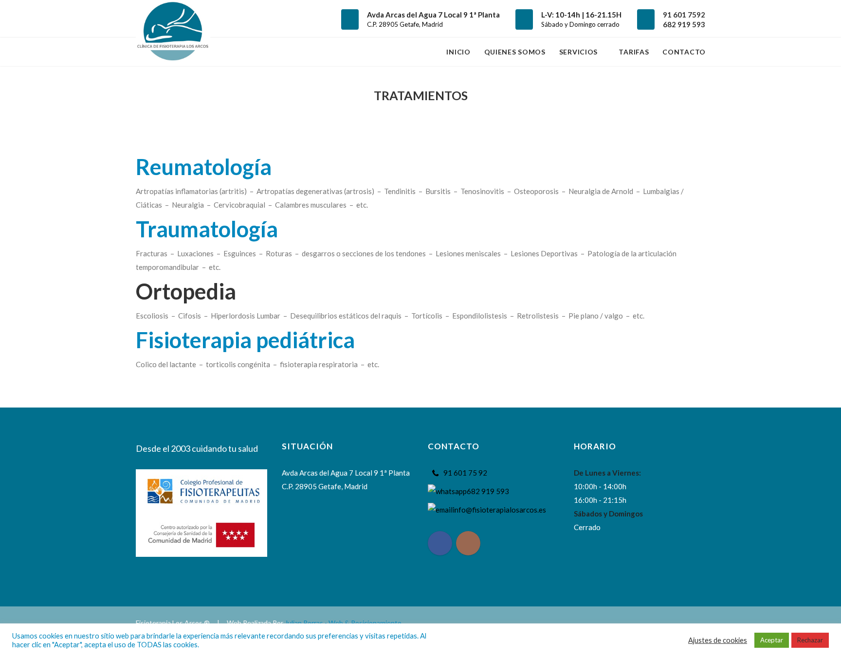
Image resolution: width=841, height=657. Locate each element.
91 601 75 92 (465, 472)
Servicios (579, 52)
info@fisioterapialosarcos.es (499, 509)
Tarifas (634, 52)
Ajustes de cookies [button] (717, 640)
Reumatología (204, 167)
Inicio (458, 52)
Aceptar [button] (771, 640)
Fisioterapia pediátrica (245, 340)
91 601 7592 (684, 14)
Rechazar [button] (810, 640)
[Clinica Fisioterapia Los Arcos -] (173, 18)
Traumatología (207, 229)
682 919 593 (684, 24)
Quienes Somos (515, 52)
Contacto (684, 52)
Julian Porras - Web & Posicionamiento (343, 623)
